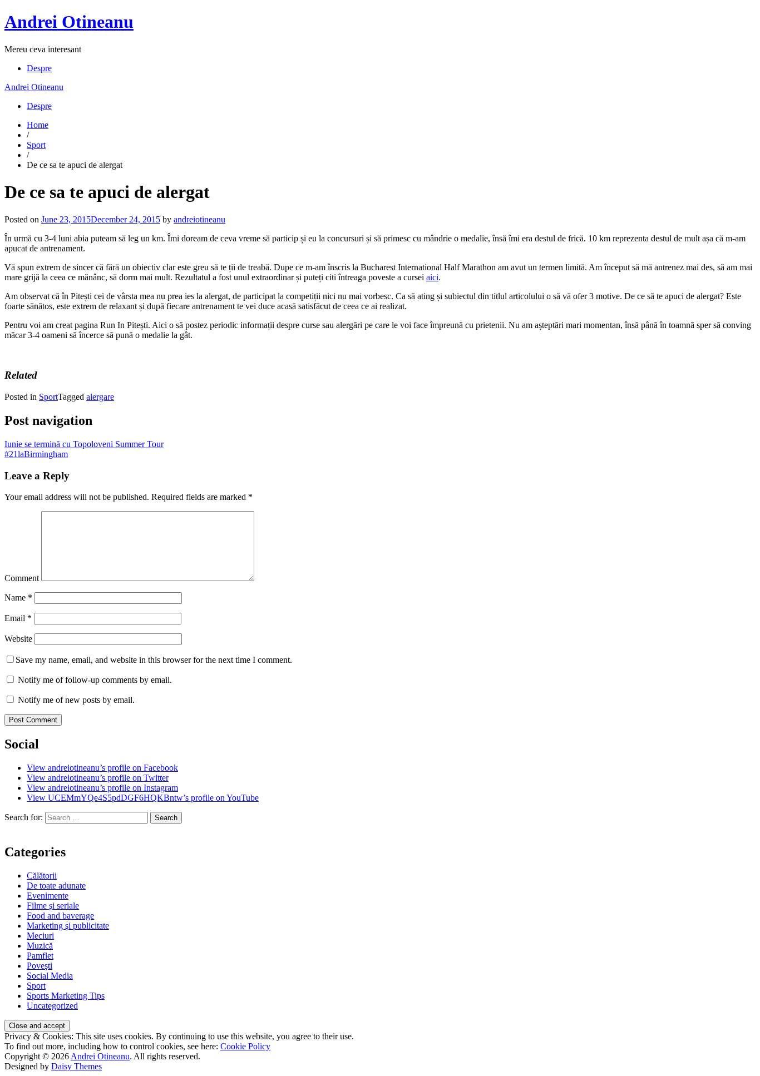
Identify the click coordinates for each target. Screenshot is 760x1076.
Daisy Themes (76, 1066)
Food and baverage (60, 915)
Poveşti (39, 965)
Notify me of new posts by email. (76, 700)
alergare (100, 396)
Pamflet (40, 955)
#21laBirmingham (36, 454)
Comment (21, 578)
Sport (36, 145)
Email (18, 618)
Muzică (40, 945)
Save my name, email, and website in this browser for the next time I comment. (154, 660)
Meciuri (40, 935)
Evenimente (47, 895)
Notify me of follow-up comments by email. (95, 680)
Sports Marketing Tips (66, 995)
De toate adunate (56, 885)
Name (18, 597)
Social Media (50, 975)
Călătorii (42, 875)
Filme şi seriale (53, 905)
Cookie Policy (245, 1046)
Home (37, 125)
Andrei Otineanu (69, 22)
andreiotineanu (199, 219)
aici (432, 277)
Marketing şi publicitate (68, 925)
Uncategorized (52, 1005)
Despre (39, 68)
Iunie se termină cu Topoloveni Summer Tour (84, 444)
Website (18, 638)
